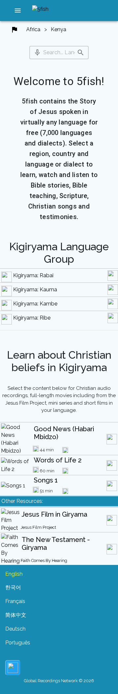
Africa (33, 29)
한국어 (13, 587)
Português (17, 642)
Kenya (58, 29)
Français (15, 601)
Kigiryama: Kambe (35, 304)
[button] (17, 10)
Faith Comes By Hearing (44, 560)
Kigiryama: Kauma (35, 289)
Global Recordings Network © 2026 (59, 680)
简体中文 (15, 615)
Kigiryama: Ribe (31, 318)
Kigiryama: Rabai (33, 275)
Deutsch (15, 629)
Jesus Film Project (38, 527)
